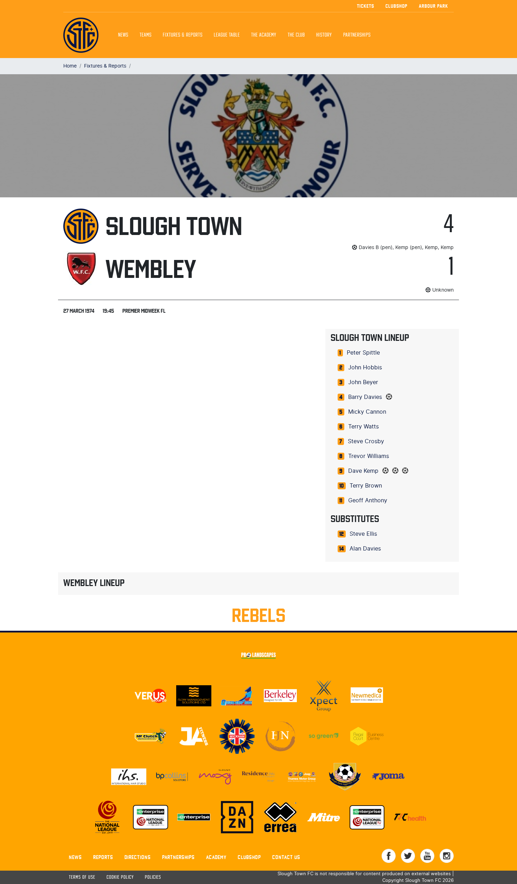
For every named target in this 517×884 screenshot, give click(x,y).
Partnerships (178, 857)
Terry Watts (363, 427)
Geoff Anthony (367, 500)
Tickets (365, 6)
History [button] (324, 35)
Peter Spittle (363, 353)
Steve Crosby (366, 441)
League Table (227, 35)
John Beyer (363, 382)
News (123, 35)
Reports (103, 857)
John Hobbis (365, 367)
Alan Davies (365, 549)
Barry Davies (365, 397)
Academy (216, 857)
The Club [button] (296, 35)
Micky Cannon (367, 412)
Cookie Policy (120, 877)
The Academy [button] (263, 35)
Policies (153, 877)
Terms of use (82, 877)
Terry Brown (366, 486)
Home (70, 66)
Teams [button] (146, 35)
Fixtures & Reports (183, 35)
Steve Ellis (363, 534)
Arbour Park (433, 6)
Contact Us (286, 857)
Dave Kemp (363, 471)
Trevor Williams (368, 456)
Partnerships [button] (357, 35)
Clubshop (396, 6)
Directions (138, 857)
